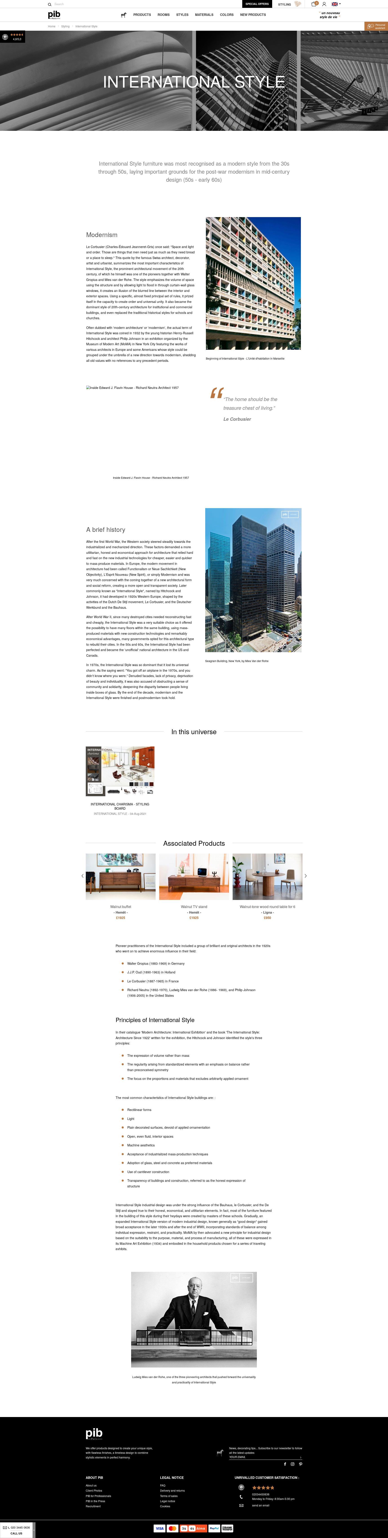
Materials (204, 14)
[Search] (49, 4)
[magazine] (123, 15)
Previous (82, 876)
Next (305, 876)
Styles (182, 14)
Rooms (164, 14)
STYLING (284, 4)
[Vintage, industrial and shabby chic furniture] (58, 15)
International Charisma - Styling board (120, 806)
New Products (253, 14)
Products (142, 14)
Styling (65, 26)
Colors (227, 14)
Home (51, 26)
